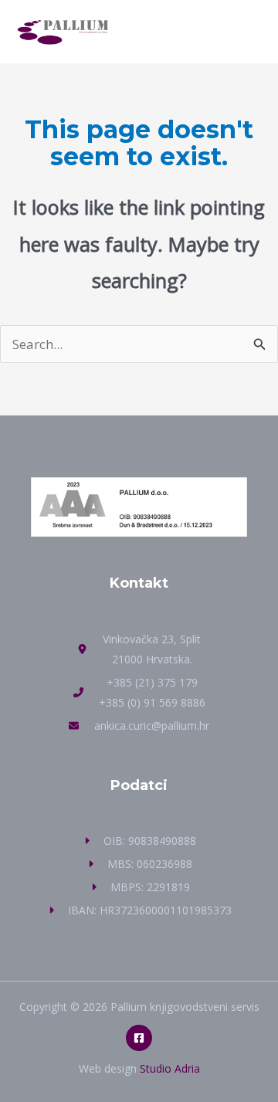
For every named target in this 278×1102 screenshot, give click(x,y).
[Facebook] (139, 1038)
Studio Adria (170, 1068)
